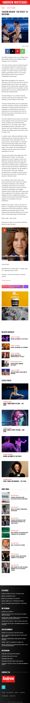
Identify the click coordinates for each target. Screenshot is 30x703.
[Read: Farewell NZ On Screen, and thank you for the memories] (6, 532)
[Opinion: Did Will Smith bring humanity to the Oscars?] (6, 556)
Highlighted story (16, 361)
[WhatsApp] (22, 51)
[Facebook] (7, 51)
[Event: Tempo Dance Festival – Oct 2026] (15, 391)
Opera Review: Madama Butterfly (17, 364)
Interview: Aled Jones (7, 658)
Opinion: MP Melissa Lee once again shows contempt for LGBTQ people (18, 521)
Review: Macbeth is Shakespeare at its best (17, 355)
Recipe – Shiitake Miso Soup (8, 596)
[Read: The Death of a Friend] (6, 544)
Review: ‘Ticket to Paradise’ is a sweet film (12, 642)
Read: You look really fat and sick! (11, 598)
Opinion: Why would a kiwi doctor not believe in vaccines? (19, 498)
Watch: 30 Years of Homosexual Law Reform (19, 509)
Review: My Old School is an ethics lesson (12, 632)
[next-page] (5, 576)
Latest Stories (11, 8)
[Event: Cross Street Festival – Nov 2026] (15, 418)
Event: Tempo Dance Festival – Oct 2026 (13, 404)
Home (3, 8)
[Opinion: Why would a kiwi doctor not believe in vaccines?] (6, 497)
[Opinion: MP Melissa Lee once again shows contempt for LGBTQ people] (6, 521)
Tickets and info (6, 280)
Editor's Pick (14, 495)
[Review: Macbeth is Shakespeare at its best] (6, 355)
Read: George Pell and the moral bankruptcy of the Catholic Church (19, 568)
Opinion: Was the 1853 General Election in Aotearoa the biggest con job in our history (15, 618)
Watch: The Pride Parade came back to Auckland (14, 603)
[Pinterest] (17, 51)
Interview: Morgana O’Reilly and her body (12, 661)
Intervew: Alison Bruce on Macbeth (11, 653)
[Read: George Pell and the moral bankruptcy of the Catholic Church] (6, 568)
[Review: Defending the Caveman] (6, 346)
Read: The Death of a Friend (18, 545)
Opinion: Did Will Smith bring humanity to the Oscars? (18, 556)
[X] (12, 51)
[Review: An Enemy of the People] (6, 338)
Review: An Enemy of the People (19, 339)
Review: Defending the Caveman (19, 347)
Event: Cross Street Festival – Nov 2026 (13, 430)
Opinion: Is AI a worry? (7, 611)
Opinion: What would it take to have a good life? (14, 621)
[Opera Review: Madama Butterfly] (6, 363)
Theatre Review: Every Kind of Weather (19, 372)
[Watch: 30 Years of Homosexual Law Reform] (6, 509)
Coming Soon (7, 401)
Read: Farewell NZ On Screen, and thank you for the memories (19, 533)
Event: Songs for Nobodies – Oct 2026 (14, 481)
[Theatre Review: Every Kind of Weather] (6, 372)
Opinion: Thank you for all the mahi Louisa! (13, 593)
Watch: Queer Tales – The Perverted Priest (13, 601)
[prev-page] (3, 576)
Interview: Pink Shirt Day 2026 (9, 656)
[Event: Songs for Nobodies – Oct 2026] (15, 469)
